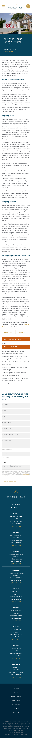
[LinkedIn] (14, 507)
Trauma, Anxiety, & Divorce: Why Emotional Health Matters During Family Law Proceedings (15, 380)
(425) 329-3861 (16, 526)
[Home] (15, 6)
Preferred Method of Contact (10, 434)
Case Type (5, 453)
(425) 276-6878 (16, 545)
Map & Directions (16, 524)
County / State (6, 422)
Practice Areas (16, 700)
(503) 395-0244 (16, 583)
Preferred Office (7, 428)
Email (4, 416)
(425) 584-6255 (16, 620)
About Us (16, 688)
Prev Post (8, 332)
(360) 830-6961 (16, 677)
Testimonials (16, 704)
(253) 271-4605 (16, 601)
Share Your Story (7, 440)
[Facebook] (11, 507)
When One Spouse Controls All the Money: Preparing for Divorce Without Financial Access (16, 357)
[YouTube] (20, 507)
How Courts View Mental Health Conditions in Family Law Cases (15, 363)
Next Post (23, 332)
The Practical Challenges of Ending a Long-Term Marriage (14, 368)
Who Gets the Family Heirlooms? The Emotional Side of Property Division (13, 352)
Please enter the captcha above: (11, 466)
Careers (16, 692)
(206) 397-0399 (16, 639)
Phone (4, 410)
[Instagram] (17, 507)
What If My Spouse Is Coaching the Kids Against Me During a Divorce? (14, 374)
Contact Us (16, 712)
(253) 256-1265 (16, 658)
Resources (16, 708)
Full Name (5, 404)
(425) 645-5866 (16, 564)
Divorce (4, 343)
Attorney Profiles (16, 696)
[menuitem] (7, 735)
